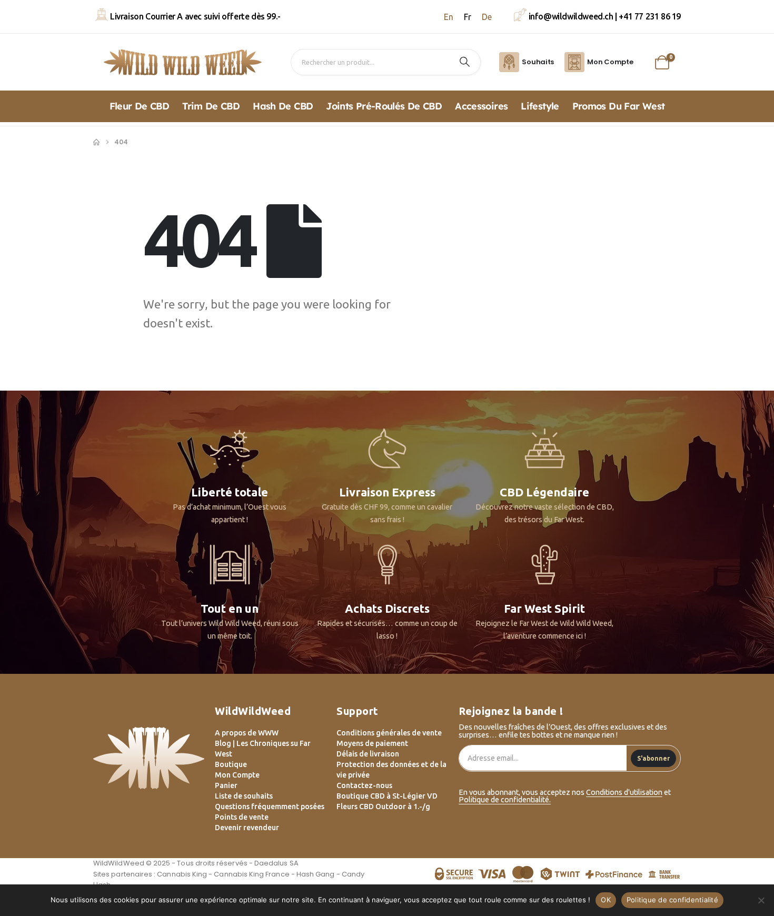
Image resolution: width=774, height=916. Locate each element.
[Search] (465, 62)
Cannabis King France (251, 874)
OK (606, 899)
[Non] (761, 900)
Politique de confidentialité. (505, 799)
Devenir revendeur (247, 827)
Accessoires (481, 106)
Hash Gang (315, 874)
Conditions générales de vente (389, 733)
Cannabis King (182, 874)
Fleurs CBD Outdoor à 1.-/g (383, 806)
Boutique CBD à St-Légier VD (387, 796)
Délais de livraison (367, 754)
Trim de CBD (211, 106)
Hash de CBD (283, 106)
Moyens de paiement (372, 743)
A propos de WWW (247, 733)
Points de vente (242, 817)
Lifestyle (540, 106)
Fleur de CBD (139, 106)
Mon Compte (237, 775)
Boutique (231, 764)
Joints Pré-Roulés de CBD (384, 106)
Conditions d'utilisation (624, 792)
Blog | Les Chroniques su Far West (263, 748)
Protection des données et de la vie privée (391, 769)
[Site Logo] (183, 62)
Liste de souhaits (244, 796)
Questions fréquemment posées (269, 806)
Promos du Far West (618, 106)
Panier (226, 785)
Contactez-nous (364, 785)
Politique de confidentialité (672, 899)
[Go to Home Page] (96, 142)
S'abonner (653, 758)
